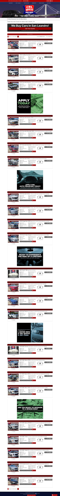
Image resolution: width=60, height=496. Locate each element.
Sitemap (29, 493)
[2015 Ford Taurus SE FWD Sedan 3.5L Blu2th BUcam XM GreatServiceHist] (13, 314)
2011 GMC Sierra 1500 (34, 374)
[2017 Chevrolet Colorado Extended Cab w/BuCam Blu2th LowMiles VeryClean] (13, 72)
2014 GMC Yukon (33, 436)
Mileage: (29, 59)
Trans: (29, 58)
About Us (28, 492)
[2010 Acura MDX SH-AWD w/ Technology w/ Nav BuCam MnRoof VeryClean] (13, 44)
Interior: (21, 57)
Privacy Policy (33, 492)
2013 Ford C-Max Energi (34, 235)
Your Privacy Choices (33, 493)
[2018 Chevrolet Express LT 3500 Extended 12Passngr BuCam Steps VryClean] (13, 85)
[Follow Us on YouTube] (50, 1)
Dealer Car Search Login (22, 493)
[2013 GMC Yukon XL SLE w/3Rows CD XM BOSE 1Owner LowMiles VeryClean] (13, 453)
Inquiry (21, 47)
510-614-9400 (25, 0)
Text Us (34, 47)
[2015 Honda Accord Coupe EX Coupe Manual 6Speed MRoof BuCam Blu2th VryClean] (13, 481)
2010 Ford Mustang (34, 297)
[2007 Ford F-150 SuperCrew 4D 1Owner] (13, 273)
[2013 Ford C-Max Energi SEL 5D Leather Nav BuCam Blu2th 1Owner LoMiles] (13, 238)
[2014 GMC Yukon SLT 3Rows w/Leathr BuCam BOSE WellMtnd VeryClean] (13, 440)
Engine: (29, 57)
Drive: (20, 59)
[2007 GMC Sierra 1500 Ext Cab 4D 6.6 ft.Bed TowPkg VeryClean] (13, 363)
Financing (29, 47)
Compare (13, 63)
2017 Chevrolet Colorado (34, 68)
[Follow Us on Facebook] (47, 1)
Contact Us (30, 492)
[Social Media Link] (52, 1)
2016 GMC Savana (33, 346)
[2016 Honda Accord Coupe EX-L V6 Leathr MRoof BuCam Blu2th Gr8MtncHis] (13, 467)
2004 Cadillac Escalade (35, 54)
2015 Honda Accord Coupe (36, 477)
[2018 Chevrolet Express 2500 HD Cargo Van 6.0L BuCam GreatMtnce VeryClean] (13, 121)
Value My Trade (25, 47)
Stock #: (21, 56)
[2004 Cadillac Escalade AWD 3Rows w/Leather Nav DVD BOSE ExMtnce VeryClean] (13, 58)
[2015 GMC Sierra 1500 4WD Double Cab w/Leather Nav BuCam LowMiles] (13, 391)
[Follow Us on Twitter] (48, 1)
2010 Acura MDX (34, 41)
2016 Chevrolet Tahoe (34, 193)
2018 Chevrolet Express (34, 82)
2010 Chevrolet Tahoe (33, 158)
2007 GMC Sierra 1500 (32, 360)
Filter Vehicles (30, 34)
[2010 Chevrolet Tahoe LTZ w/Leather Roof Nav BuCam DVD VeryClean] (13, 162)
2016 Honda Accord (34, 464)
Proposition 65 (38, 493)
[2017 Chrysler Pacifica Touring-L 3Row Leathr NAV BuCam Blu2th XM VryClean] (13, 211)
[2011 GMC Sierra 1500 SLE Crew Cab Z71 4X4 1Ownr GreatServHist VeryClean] (13, 377)
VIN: (28, 56)
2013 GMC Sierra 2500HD (35, 422)
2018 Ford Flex (33, 284)
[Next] (18, 36)
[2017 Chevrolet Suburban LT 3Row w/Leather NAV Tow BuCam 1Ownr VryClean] (13, 148)
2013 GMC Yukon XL (34, 450)
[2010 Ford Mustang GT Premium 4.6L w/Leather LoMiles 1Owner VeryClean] (13, 301)
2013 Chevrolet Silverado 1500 (36, 131)
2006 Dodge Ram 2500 (34, 221)
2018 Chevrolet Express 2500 (35, 117)
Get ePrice (48, 348)
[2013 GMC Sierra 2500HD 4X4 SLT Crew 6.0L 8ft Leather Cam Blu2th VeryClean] (13, 426)
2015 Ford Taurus (33, 311)
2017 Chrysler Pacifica (35, 207)
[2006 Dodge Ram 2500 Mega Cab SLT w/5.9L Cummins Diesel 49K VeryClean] (13, 224)
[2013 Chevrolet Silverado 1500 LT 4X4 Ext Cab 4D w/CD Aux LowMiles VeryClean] (13, 134)
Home (26, 492)
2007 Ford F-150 (27, 270)
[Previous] (8, 36)
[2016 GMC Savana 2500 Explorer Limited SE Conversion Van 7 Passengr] (13, 350)
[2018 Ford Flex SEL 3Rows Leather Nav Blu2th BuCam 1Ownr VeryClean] (13, 287)
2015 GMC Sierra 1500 (34, 387)
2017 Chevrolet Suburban (35, 145)
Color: (20, 58)
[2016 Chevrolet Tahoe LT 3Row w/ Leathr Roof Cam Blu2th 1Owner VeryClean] (13, 197)
